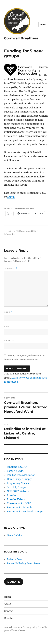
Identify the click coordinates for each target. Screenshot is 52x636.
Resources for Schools (19, 507)
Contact (8, 611)
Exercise (11, 495)
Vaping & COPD (15, 470)
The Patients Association (21, 474)
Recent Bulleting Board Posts (23, 563)
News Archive (14, 535)
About (7, 604)
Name (8, 312)
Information (9, 234)
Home (7, 596)
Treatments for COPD (19, 503)
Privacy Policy (30, 627)
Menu (43, 24)
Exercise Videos (16, 499)
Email (8, 326)
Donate (8, 618)
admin (11, 196)
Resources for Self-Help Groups (25, 511)
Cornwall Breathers (21, 38)
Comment (10, 268)
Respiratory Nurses (18, 483)
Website (9, 340)
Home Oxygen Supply (19, 479)
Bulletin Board (15, 559)
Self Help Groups (16, 487)
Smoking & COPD (17, 466)
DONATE (13, 581)
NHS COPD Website (18, 491)
